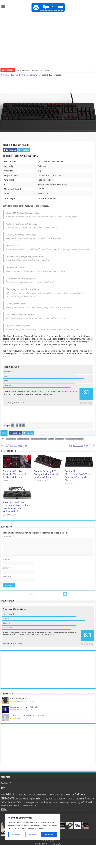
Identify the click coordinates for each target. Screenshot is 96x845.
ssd (89, 802)
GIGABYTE (7, 798)
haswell (25, 799)
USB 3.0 (19, 805)
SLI (85, 802)
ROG (53, 803)
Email (6, 568)
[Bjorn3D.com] (48, 7)
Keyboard (60, 439)
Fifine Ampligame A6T (20, 698)
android (17, 795)
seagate (80, 803)
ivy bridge (45, 799)
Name (6, 559)
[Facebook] (45, 840)
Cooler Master (42, 795)
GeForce (80, 794)
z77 (26, 805)
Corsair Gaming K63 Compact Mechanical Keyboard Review (46, 474)
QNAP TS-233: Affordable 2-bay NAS (27, 715)
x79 (23, 805)
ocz (6, 802)
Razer (41, 802)
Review (48, 802)
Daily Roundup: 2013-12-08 (16, 445)
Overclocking (27, 803)
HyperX (32, 799)
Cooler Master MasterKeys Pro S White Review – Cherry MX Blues (78, 476)
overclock (14, 802)
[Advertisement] (48, 20)
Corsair (51, 795)
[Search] (65, 594)
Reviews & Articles (19, 75)
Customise (16, 835)
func (51, 439)
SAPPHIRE (73, 803)
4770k (3, 795)
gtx (20, 798)
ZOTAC (34, 805)
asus (27, 794)
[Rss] (43, 840)
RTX (57, 803)
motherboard (71, 799)
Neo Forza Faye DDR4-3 (27, 70)
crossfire (59, 794)
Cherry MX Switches (39, 439)
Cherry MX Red (23, 439)
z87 (29, 805)
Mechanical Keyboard (75, 439)
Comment (8, 536)
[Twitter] (48, 840)
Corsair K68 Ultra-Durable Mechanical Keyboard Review (14, 474)
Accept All (49, 835)
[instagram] (53, 840)
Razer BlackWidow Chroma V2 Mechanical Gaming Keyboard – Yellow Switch (16, 507)
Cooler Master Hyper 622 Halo (24, 707)
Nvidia (89, 798)
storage (3, 805)
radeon (35, 802)
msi (78, 798)
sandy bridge (64, 803)
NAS (82, 798)
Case (32, 794)
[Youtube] (50, 840)
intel (38, 798)
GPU (16, 799)
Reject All (32, 835)
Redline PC (6, 783)
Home (5, 75)
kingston (61, 798)
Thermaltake (11, 805)
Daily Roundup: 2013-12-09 (79, 445)
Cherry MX (11, 439)
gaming (69, 794)
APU (21, 795)
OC (2, 802)
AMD (10, 794)
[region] (32, 827)
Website (7, 576)
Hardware (34, 75)
